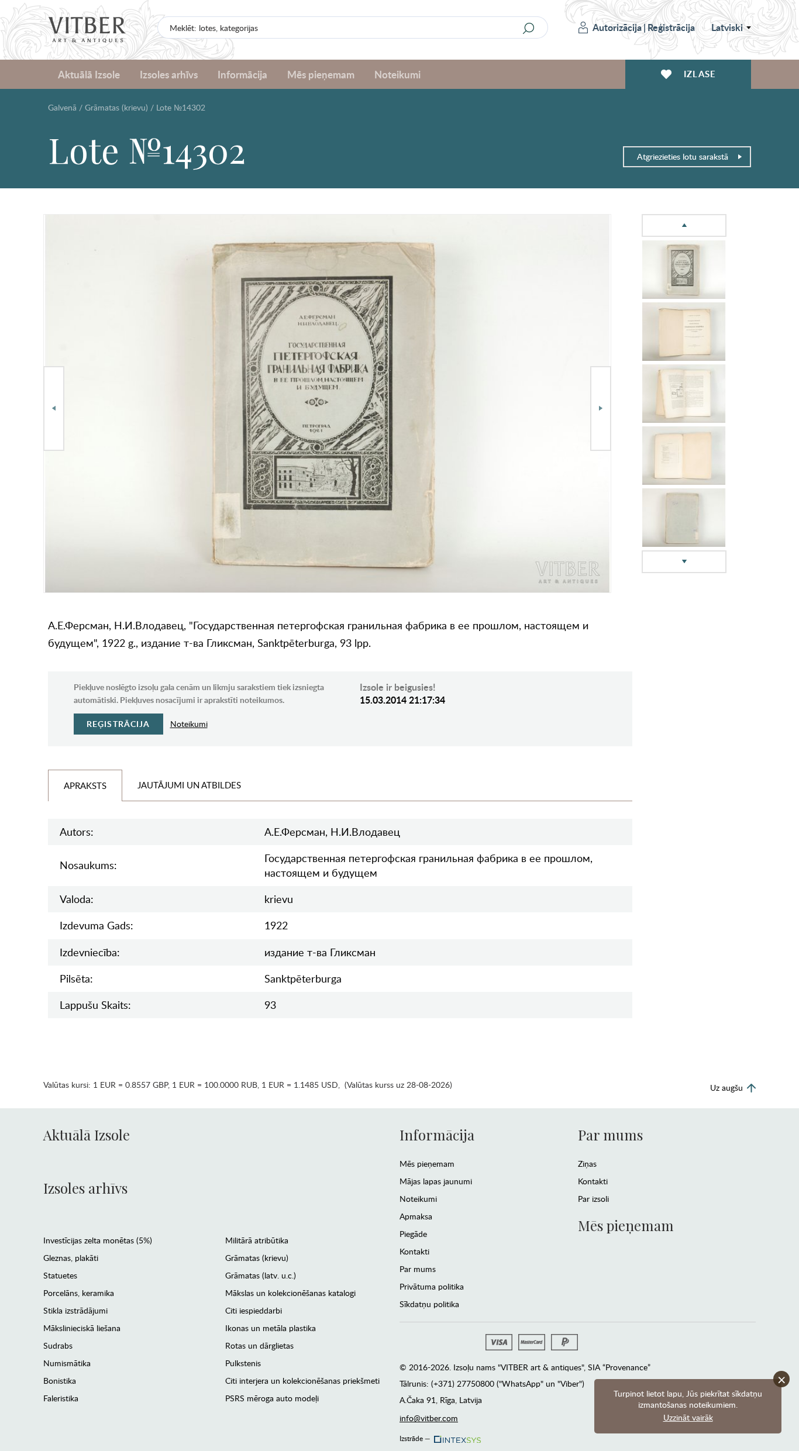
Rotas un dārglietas (259, 1345)
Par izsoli (593, 1198)
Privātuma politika (431, 1286)
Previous (53, 408)
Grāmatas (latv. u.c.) (260, 1275)
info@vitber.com (428, 1418)
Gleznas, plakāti (70, 1257)
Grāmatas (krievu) (116, 107)
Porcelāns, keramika (78, 1292)
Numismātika (67, 1363)
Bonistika (59, 1380)
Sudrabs (58, 1345)
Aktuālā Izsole (86, 1134)
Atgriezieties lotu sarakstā (682, 156)
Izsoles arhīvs (85, 1187)
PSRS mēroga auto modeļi (272, 1398)
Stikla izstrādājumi (75, 1310)
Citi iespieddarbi (253, 1310)
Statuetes (60, 1275)
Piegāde (413, 1233)
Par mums (417, 1268)
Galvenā (62, 107)
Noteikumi (397, 74)
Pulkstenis (243, 1363)
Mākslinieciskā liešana (81, 1327)
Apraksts (85, 785)
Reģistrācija (671, 27)
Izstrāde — (415, 1436)
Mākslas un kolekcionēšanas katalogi (290, 1292)
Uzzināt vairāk (688, 1417)
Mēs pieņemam (426, 1163)
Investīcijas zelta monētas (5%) (97, 1240)
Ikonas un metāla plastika (270, 1327)
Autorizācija (617, 27)
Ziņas (587, 1163)
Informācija (436, 1134)
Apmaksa (415, 1216)
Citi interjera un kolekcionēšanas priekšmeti (302, 1380)
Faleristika (60, 1398)
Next (600, 408)
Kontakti (414, 1251)
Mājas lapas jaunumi (435, 1181)
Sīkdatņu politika (429, 1303)
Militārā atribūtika (256, 1240)
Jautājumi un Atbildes (189, 785)
